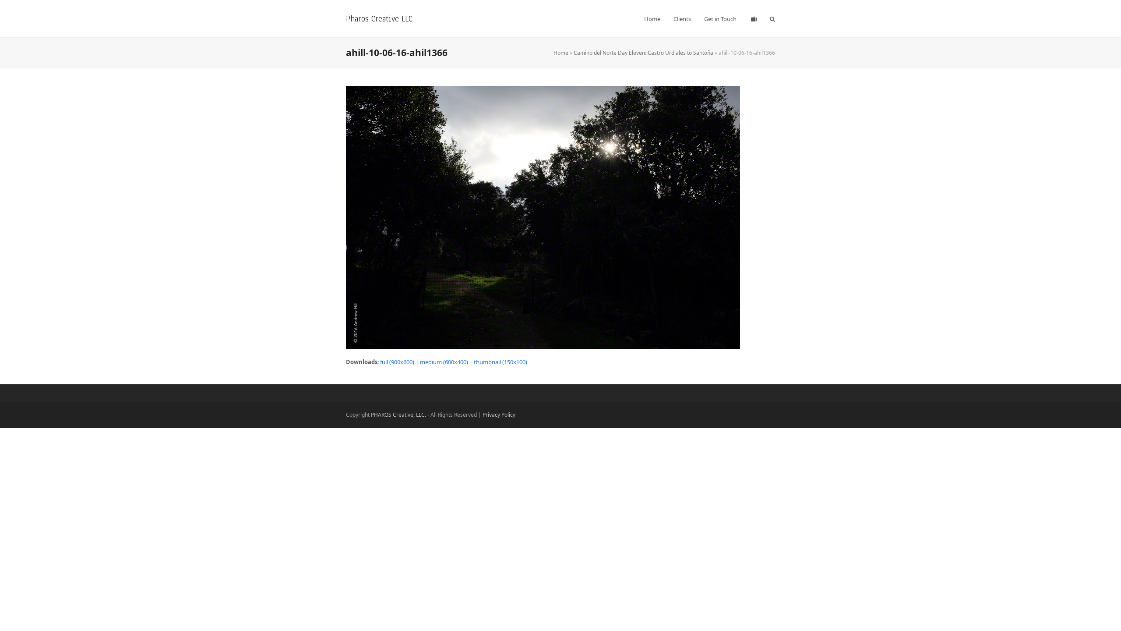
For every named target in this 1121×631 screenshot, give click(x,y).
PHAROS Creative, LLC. (398, 414)
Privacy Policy (499, 414)
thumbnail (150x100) (500, 362)
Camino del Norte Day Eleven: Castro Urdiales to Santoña (643, 53)
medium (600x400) (444, 362)
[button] (772, 19)
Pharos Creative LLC (379, 18)
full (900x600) (397, 362)
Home (560, 53)
